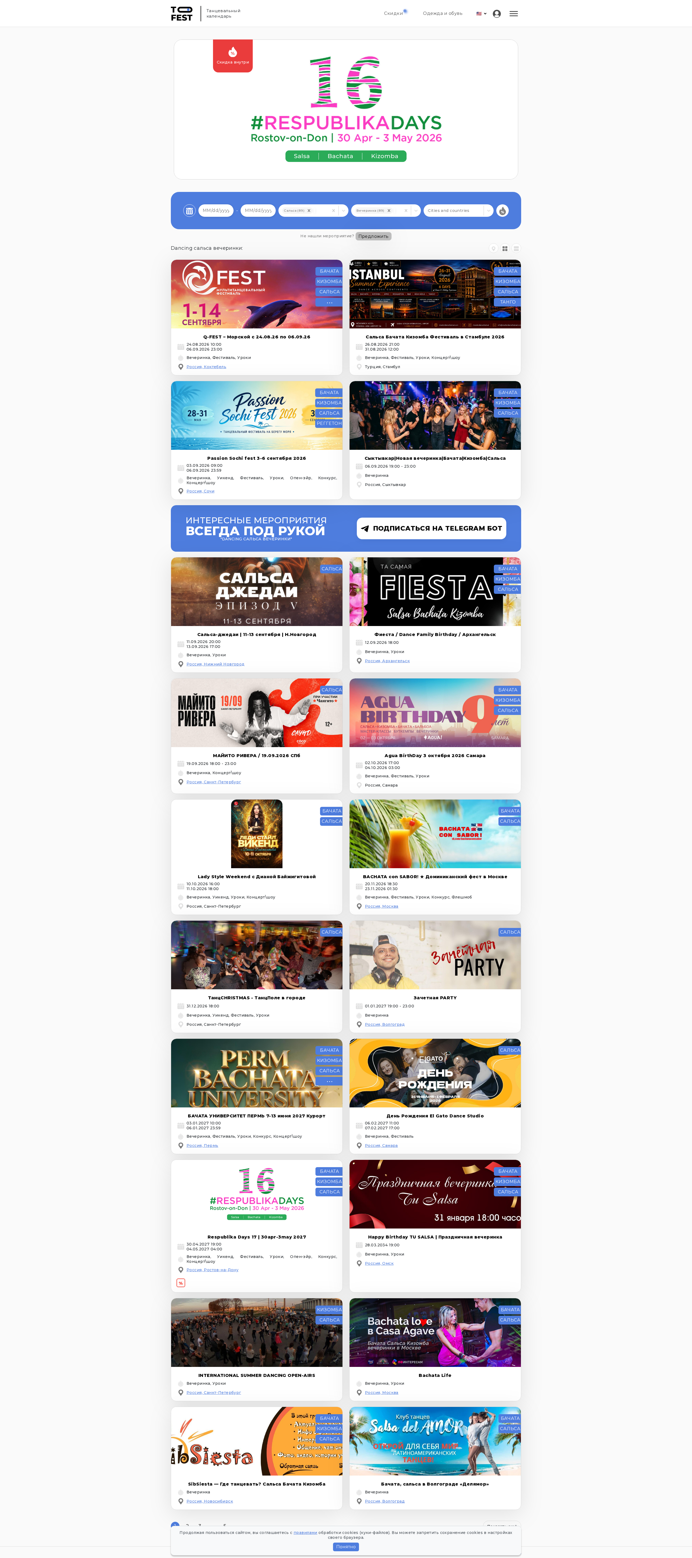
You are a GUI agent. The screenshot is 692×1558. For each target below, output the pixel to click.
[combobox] (314, 210)
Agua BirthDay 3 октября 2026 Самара (435, 755)
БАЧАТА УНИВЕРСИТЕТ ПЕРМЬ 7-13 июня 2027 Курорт (256, 1115)
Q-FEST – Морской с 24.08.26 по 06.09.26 (256, 336)
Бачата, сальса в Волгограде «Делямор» (435, 1484)
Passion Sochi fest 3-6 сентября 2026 (256, 458)
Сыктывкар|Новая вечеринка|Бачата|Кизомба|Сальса (435, 458)
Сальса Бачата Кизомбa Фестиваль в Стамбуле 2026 (435, 336)
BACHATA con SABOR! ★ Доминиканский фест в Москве (435, 876)
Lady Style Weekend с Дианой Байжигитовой (257, 876)
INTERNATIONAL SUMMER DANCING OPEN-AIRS (256, 1375)
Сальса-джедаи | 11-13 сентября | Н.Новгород (256, 634)
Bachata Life (435, 1375)
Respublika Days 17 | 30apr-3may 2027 (257, 1237)
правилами (305, 1532)
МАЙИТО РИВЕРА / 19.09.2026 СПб (257, 755)
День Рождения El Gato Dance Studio (435, 1115)
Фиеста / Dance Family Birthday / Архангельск (435, 634)
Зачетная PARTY (435, 997)
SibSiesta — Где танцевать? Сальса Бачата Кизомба (256, 1484)
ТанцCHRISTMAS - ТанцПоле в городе (257, 997)
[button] (309, 210)
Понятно (346, 1546)
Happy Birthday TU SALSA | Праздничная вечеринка (435, 1237)
